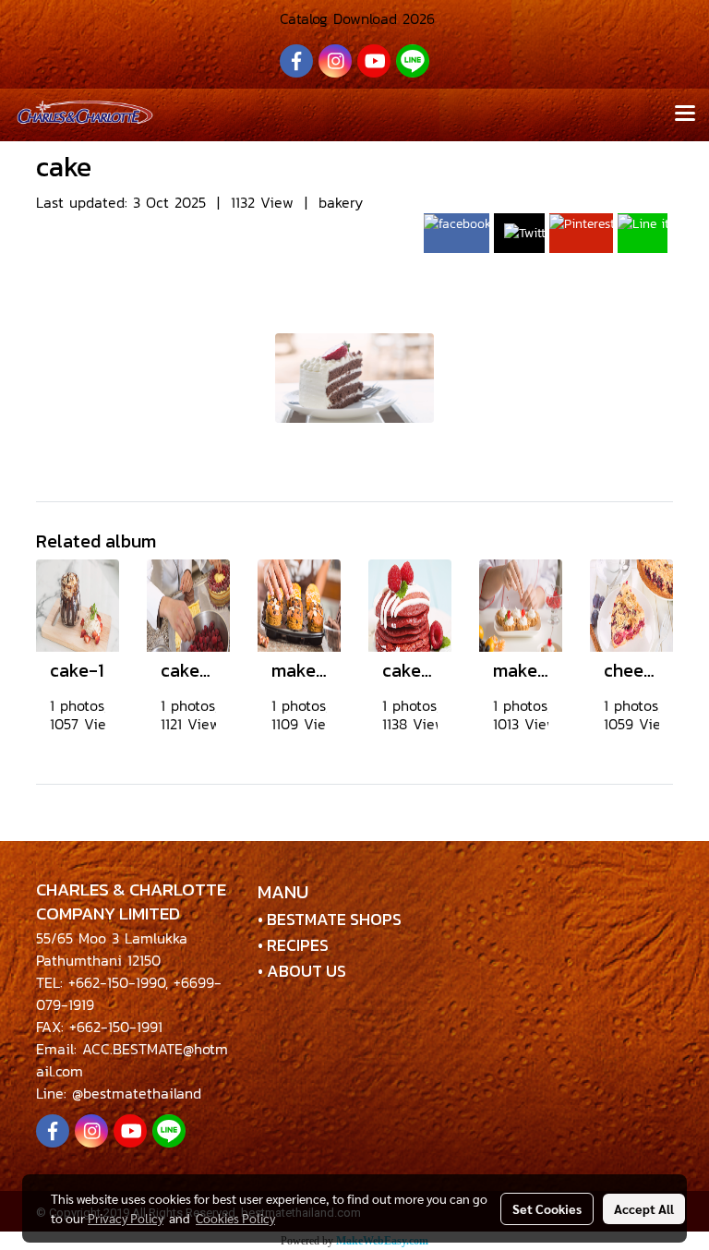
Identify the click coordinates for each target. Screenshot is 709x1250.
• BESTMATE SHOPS (330, 919)
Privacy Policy (125, 1217)
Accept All (644, 1208)
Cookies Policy (235, 1217)
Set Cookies (547, 1208)
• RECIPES (293, 944)
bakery (340, 202)
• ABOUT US (302, 970)
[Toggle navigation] (685, 114)
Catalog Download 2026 (354, 18)
